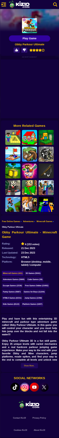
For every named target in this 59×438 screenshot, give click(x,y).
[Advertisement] (29, 88)
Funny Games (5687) (12, 292)
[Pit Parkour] (12, 137)
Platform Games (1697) (32, 304)
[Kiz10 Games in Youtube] (34, 387)
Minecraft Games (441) (13, 273)
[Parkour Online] (12, 204)
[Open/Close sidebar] (4, 5)
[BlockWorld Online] (46, 137)
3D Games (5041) (33, 273)
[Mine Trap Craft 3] (29, 170)
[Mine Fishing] (46, 170)
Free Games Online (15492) (36, 286)
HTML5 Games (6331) (12, 298)
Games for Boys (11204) (34, 292)
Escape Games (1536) (12, 286)
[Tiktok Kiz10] (15, 387)
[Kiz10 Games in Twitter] (44, 387)
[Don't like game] (24, 50)
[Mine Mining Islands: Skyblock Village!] (46, 187)
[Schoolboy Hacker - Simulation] (12, 187)
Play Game (29, 38)
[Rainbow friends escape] (46, 204)
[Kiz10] (24, 4)
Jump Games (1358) (33, 298)
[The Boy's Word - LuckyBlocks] (46, 154)
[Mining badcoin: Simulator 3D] (12, 170)
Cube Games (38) (35, 279)
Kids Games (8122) (11, 304)
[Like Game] (16, 50)
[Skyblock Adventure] (29, 137)
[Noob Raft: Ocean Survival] (12, 154)
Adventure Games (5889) (14, 279)
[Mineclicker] (29, 154)
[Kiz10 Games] (29, 404)
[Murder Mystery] (29, 204)
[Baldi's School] (29, 187)
